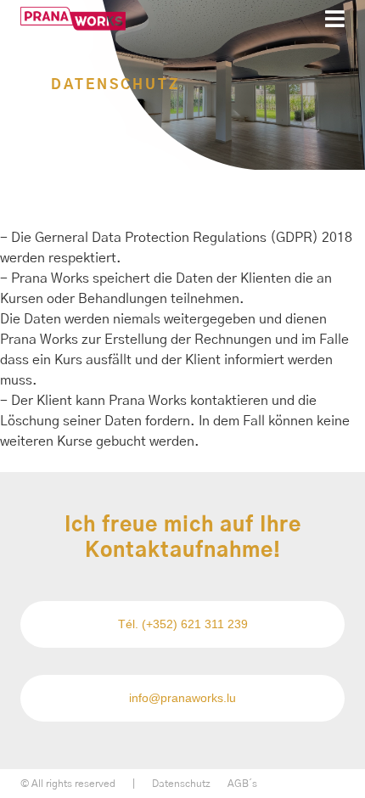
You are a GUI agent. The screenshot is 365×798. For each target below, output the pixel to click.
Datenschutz (181, 783)
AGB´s (242, 783)
